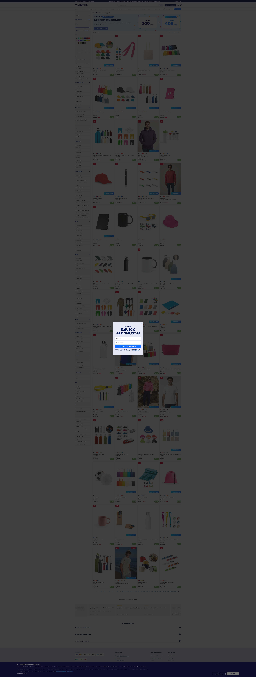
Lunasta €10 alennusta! (128, 346)
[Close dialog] (141, 323)
